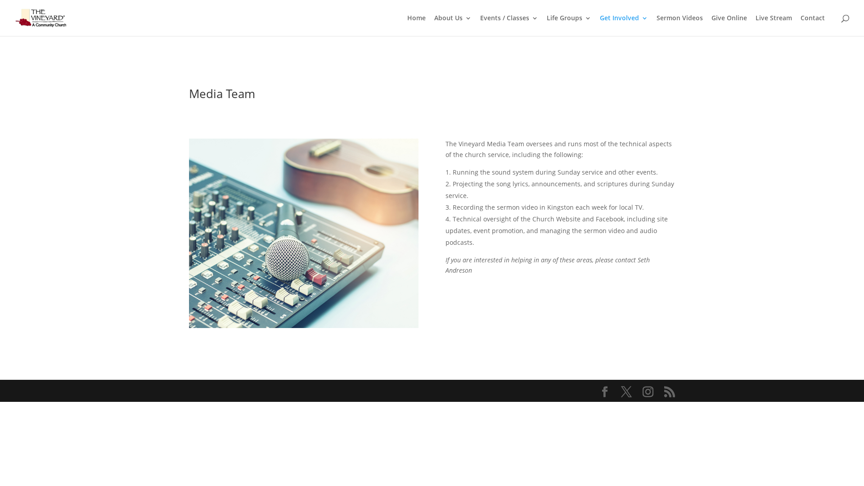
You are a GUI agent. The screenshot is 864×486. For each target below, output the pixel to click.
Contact (813, 18)
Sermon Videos (680, 18)
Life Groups (564, 18)
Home (416, 18)
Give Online (729, 18)
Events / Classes (504, 18)
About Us (448, 18)
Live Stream (774, 18)
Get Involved (619, 18)
